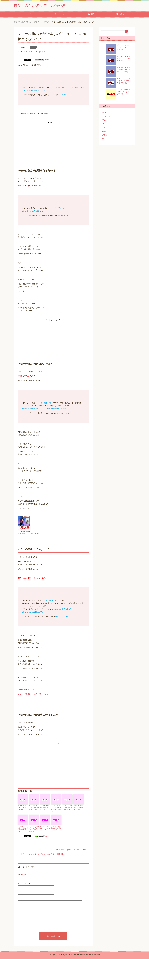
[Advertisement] (53, 138)
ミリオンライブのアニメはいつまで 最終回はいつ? (67, 807)
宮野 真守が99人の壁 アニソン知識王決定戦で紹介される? (23, 829)
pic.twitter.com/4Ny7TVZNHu (36, 90)
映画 (104, 131)
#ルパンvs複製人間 (44, 403)
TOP (29, 22)
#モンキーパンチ (61, 87)
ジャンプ (105, 127)
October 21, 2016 (63, 215)
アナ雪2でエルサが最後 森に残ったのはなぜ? (45, 807)
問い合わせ (120, 14)
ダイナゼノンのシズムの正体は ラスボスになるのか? (34, 807)
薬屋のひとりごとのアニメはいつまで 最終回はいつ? (22, 807)
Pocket (46, 60)
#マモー (76, 87)
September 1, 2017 (63, 413)
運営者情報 (90, 14)
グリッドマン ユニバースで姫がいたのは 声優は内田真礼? (42, 854)
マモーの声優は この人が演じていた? (34, 694)
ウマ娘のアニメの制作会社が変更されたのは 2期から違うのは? (34, 829)
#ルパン (70, 87)
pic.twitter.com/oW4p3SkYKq (32, 211)
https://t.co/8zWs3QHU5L (31, 409)
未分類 (104, 135)
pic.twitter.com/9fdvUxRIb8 (56, 409)
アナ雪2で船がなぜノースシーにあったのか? (45, 828)
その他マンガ (107, 116)
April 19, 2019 (62, 95)
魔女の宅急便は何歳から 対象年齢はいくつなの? (78, 807)
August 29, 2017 (62, 616)
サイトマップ (59, 14)
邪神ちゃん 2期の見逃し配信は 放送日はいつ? (56, 828)
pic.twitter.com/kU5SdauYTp (32, 612)
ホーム (28, 14)
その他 (104, 112)
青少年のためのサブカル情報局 (40, 5)
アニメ (33, 47)
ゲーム (104, 124)
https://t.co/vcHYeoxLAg (61, 609)
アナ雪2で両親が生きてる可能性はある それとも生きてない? (56, 808)
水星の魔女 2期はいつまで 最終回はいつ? (71, 850)
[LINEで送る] (39, 60)
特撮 (104, 139)
